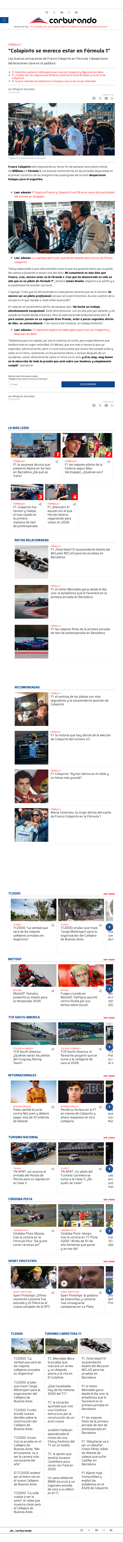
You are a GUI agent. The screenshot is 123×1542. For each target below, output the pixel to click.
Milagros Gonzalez (24, 89)
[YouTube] (62, 12)
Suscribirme (88, 384)
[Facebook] (47, 12)
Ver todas (109, 894)
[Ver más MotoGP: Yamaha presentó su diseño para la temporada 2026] (33, 975)
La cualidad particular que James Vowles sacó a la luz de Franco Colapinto (63, 260)
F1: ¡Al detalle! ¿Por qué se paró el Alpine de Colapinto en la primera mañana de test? (69, 26)
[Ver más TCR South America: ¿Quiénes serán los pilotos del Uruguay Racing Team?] (33, 1033)
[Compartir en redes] (57, 461)
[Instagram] (69, 12)
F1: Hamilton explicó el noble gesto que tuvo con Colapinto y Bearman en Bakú (58, 72)
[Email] (76, 12)
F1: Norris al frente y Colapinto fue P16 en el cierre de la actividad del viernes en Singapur (64, 194)
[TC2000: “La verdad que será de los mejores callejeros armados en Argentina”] (27, 1346)
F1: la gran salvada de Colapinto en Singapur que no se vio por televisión (54, 81)
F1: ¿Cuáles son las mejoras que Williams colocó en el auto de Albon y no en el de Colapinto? (58, 76)
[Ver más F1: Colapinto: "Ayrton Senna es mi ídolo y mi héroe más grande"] (31, 786)
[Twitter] (54, 12)
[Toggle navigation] (4, 20)
